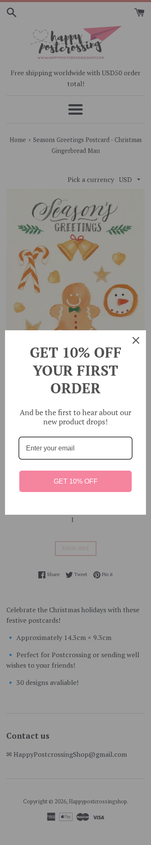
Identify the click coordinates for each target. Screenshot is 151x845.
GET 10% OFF (76, 481)
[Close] (136, 340)
